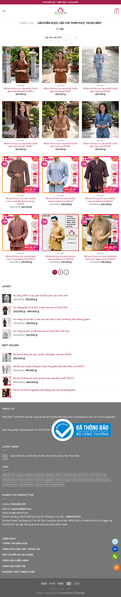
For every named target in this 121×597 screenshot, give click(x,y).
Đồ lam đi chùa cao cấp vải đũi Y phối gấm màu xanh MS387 (100, 145)
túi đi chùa (83, 475)
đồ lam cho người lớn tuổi (66, 480)
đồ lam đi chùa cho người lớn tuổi (49, 484)
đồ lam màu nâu (103, 480)
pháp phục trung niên (35, 475)
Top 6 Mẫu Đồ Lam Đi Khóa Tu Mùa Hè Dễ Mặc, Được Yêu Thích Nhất (45, 455)
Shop (68, 589)
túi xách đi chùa (69, 475)
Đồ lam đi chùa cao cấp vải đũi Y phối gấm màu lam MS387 (100, 90)
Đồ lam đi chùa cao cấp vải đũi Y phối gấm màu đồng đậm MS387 (20, 90)
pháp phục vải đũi (53, 475)
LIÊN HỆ (53, 589)
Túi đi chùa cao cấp (98, 475)
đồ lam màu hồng (86, 480)
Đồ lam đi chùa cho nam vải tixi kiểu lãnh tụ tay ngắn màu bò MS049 (100, 257)
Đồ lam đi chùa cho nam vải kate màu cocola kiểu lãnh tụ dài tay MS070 (21, 201)
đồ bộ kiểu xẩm (9, 480)
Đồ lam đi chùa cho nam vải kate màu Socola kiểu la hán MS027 (21, 257)
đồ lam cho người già (44, 480)
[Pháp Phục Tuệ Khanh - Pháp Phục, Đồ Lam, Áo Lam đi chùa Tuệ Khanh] (60, 11)
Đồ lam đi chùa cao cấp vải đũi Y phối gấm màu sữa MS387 (60, 145)
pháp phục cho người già (13, 475)
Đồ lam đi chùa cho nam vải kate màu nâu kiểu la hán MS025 (100, 200)
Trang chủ (26, 23)
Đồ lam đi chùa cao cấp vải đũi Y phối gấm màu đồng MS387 (60, 90)
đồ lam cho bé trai (25, 480)
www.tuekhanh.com (21, 508)
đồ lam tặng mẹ (27, 484)
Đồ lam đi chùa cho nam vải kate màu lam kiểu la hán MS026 (60, 200)
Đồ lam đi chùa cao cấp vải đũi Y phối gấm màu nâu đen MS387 (20, 145)
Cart (61, 589)
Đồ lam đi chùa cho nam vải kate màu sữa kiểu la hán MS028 (60, 257)
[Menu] (4, 11)
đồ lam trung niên (10, 484)
